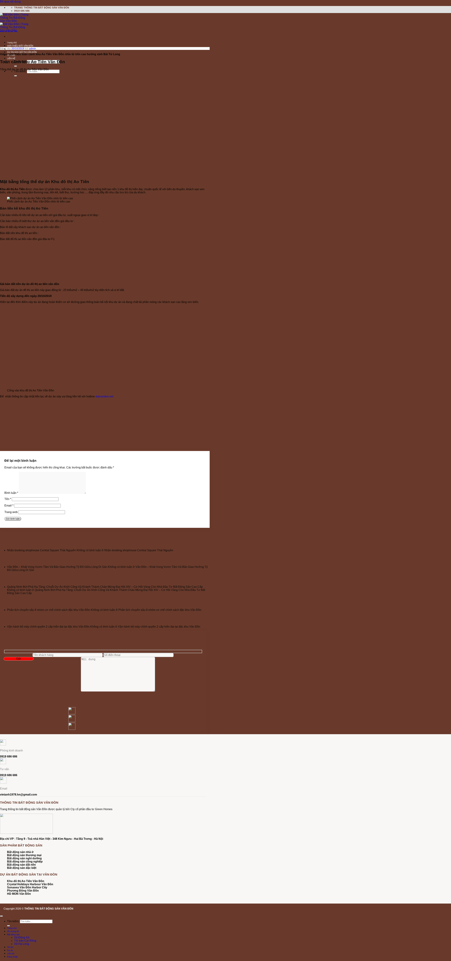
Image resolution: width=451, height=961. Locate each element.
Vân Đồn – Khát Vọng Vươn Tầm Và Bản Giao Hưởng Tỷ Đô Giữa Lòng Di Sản (57, 566)
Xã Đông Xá (21, 937)
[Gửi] (15, 66)
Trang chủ (12, 928)
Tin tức (10, 947)
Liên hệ (10, 953)
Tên (7, 499)
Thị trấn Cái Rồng (25, 940)
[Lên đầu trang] (1, 916)
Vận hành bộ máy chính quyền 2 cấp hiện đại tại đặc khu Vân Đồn (48, 626)
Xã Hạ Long (21, 943)
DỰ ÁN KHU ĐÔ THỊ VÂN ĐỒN (22, 52)
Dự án (10, 950)
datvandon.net (104, 396)
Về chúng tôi (13, 931)
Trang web (11, 512)
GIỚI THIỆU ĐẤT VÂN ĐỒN (20, 46)
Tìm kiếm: (20, 71)
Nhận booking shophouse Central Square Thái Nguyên (41, 550)
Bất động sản (13, 934)
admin (32, 48)
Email (8, 505)
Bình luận (11, 492)
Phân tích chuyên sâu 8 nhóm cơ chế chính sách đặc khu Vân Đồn (48, 609)
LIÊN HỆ (11, 58)
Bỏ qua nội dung (10, 1)
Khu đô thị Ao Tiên (9, 31)
